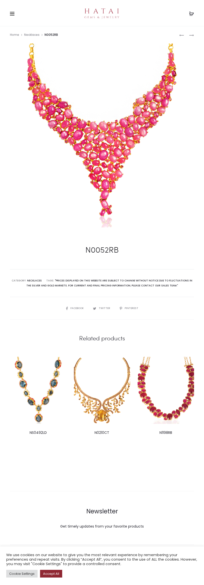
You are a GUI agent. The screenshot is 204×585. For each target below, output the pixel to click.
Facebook (77, 308)
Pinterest (131, 308)
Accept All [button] (51, 573)
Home (14, 35)
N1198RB (165, 432)
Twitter (105, 308)
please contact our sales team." (155, 285)
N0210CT (102, 432)
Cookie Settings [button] (22, 573)
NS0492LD (38, 432)
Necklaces (32, 35)
